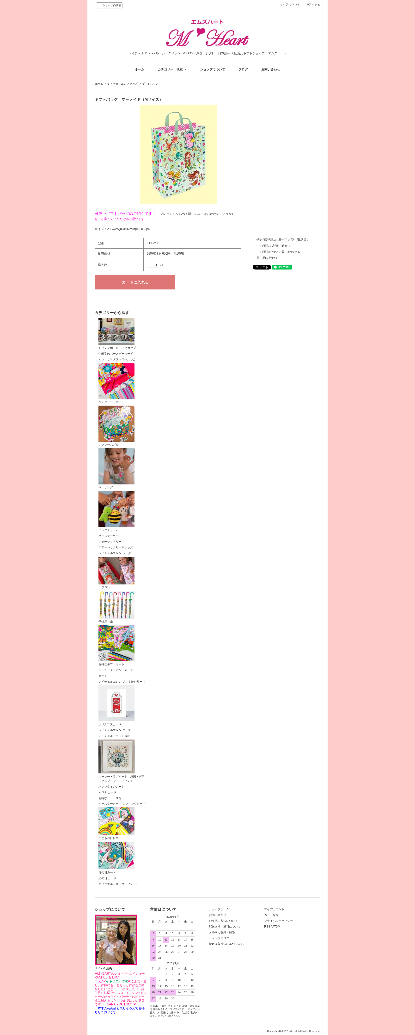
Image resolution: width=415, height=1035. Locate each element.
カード (102, 675)
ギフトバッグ (150, 83)
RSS (267, 926)
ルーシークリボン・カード (115, 670)
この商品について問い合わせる (278, 252)
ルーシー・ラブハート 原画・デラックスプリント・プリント (121, 779)
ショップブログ (219, 938)
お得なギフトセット (111, 664)
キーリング (105, 487)
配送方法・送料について (225, 926)
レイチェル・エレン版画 (114, 736)
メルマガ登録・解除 (222, 932)
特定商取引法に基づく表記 (226, 944)
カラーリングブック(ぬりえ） (117, 359)
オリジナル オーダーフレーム (118, 884)
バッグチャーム (108, 530)
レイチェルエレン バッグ (114, 553)
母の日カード (107, 872)
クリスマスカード (110, 724)
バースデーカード (110, 536)
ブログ (243, 69)
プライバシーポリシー (278, 920)
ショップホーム (219, 909)
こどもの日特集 (108, 838)
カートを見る (272, 915)
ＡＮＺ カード (107, 792)
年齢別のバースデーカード (115, 353)
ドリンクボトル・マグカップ (117, 348)
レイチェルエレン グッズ (123, 83)
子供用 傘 (105, 621)
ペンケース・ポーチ (111, 402)
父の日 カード (107, 878)
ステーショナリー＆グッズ (115, 547)
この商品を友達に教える (273, 246)
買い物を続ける (267, 258)
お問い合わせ (270, 69)
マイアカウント (290, 4)
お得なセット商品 (110, 798)
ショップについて (212, 69)
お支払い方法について (223, 920)
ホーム (139, 69)
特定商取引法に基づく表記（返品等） (283, 240)
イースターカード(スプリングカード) (122, 803)
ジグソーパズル (108, 444)
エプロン (104, 587)
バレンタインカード (111, 786)
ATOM (276, 926)
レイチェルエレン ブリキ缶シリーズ (121, 681)
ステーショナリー (110, 541)
